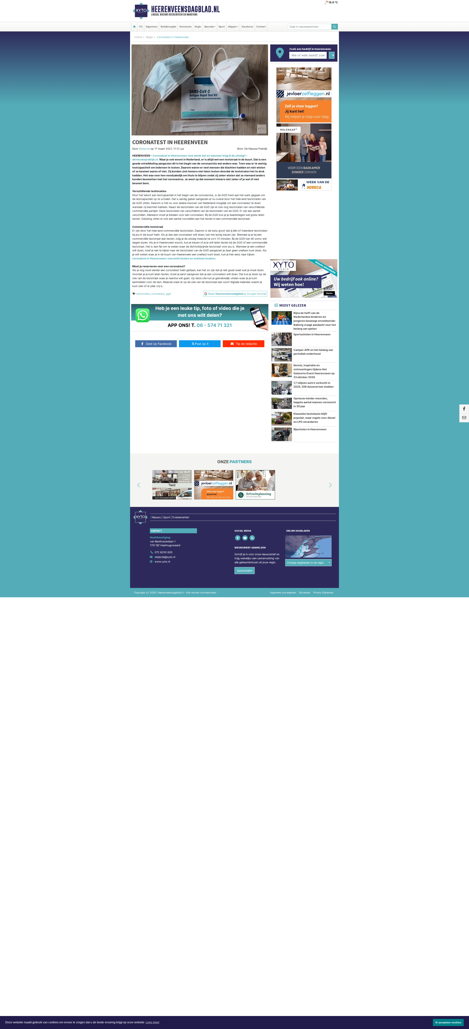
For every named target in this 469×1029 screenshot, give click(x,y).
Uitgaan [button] (232, 26)
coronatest (158, 293)
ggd (168, 293)
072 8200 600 (163, 552)
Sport (222, 26)
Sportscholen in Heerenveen (311, 334)
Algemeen (152, 26)
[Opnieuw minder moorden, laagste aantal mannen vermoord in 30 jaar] (281, 403)
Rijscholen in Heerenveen (309, 429)
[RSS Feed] (252, 537)
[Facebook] (238, 537)
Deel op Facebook (158, 344)
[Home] (134, 26)
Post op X (201, 344)
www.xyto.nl (162, 561)
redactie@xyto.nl (165, 556)
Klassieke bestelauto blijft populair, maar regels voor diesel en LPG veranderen (314, 417)
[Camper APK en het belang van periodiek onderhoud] (281, 355)
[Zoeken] (334, 26)
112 (141, 26)
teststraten (143, 293)
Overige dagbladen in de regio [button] (305, 562)
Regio (198, 26)
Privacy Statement (323, 592)
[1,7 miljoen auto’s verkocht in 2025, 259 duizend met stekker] (281, 388)
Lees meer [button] (152, 1022)
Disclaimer (304, 592)
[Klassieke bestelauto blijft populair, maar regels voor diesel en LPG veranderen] (281, 419)
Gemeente (185, 26)
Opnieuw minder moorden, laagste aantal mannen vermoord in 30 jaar (314, 402)
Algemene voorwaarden (283, 592)
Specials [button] (209, 26)
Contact (261, 26)
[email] (464, 417)
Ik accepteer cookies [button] (448, 1022)
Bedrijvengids (168, 26)
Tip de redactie (246, 344)
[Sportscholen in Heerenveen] (281, 339)
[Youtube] (245, 537)
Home (138, 37)
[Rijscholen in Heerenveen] (281, 434)
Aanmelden (244, 570)
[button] (134, 485)
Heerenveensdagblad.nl (185, 9)
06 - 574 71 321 (214, 325)
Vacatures (247, 26)
